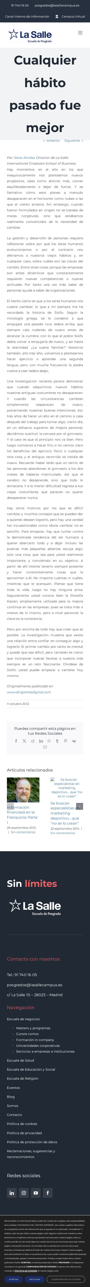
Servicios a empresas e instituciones (45, 1051)
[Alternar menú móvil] (80, 32)
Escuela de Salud (20, 1060)
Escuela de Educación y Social (31, 1069)
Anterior (53, 140)
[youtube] (36, 1193)
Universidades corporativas (38, 1046)
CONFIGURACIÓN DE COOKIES (66, 1279)
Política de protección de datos (32, 1142)
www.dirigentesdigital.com (29, 692)
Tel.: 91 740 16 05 (22, 975)
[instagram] (24, 1193)
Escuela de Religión (22, 1078)
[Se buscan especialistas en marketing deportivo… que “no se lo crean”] (67, 779)
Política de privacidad (24, 1133)
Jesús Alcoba (24, 158)
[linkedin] (12, 1193)
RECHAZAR (34, 1279)
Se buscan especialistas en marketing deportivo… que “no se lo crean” (65, 813)
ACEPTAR (13, 1279)
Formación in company (35, 1040)
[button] (10, 806)
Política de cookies (22, 1124)
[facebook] (48, 1193)
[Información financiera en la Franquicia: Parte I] (23, 779)
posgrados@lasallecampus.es (34, 985)
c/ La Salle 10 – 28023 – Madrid (35, 995)
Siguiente (72, 140)
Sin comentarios (23, 832)
